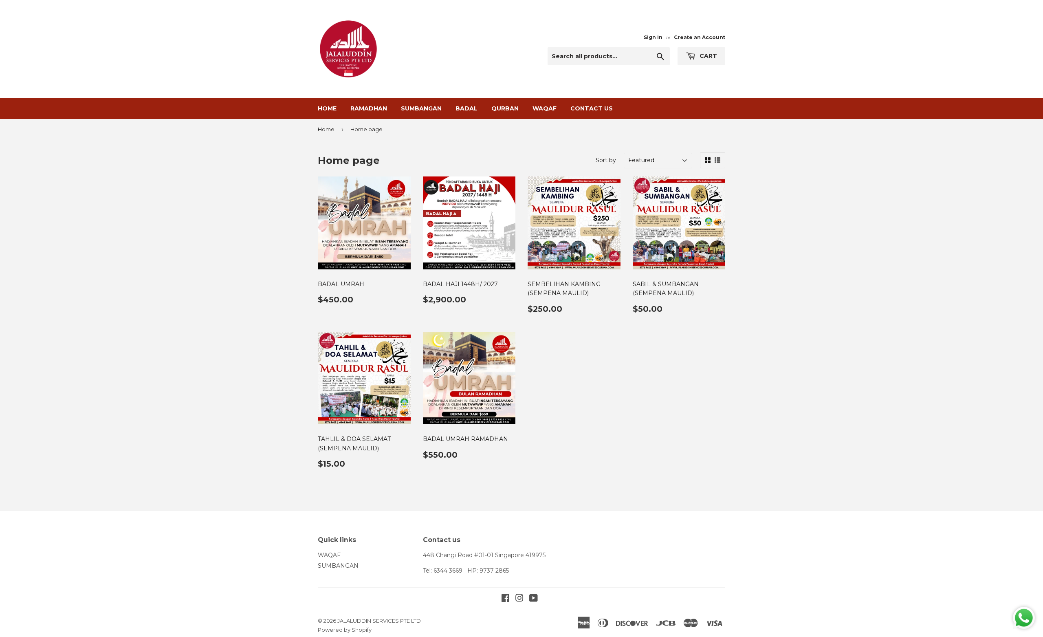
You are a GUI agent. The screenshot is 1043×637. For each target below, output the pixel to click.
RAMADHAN (368, 108)
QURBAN (505, 108)
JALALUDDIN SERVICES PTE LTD (379, 620)
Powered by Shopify (345, 629)
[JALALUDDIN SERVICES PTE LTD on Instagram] (519, 599)
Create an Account (699, 37)
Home (326, 129)
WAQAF (545, 108)
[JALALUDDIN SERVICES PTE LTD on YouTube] (533, 599)
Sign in (653, 37)
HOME (327, 108)
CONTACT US (591, 108)
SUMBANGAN (421, 108)
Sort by (606, 160)
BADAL (466, 108)
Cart (707, 56)
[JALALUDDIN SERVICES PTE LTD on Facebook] (505, 599)
